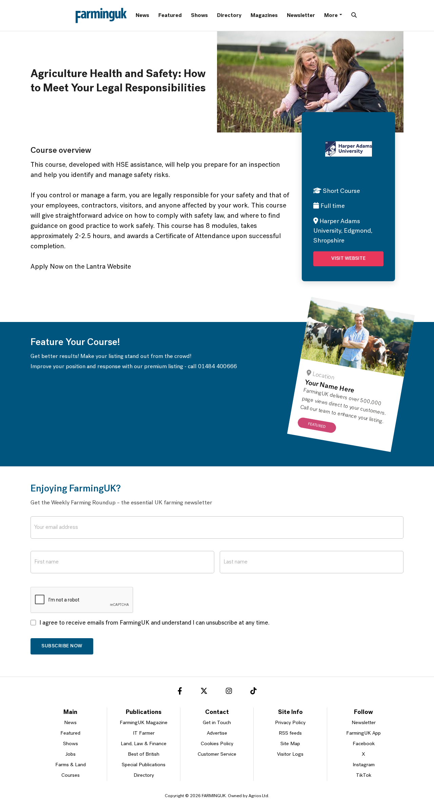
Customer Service (217, 754)
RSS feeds (290, 733)
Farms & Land (70, 765)
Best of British (143, 754)
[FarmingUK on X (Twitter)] (204, 692)
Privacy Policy (290, 722)
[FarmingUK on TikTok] (253, 692)
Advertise (217, 733)
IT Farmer (144, 733)
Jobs (70, 754)
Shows (199, 15)
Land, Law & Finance (143, 744)
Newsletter (301, 15)
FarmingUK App (363, 733)
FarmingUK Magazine (143, 722)
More (331, 15)
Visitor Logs (290, 754)
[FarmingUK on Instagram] (228, 692)
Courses (70, 775)
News (142, 15)
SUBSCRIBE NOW (61, 646)
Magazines (264, 15)
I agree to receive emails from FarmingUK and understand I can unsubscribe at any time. (154, 623)
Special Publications (143, 765)
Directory (229, 15)
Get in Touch (217, 722)
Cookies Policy (217, 744)
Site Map (290, 744)
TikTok (363, 775)
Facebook (364, 744)
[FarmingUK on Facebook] (180, 692)
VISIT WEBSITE (348, 258)
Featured (170, 15)
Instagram (364, 765)
